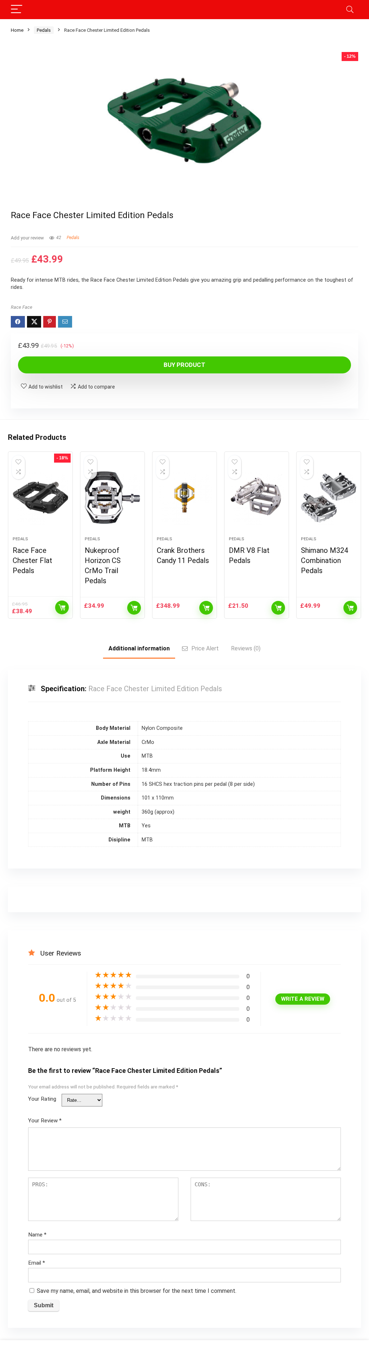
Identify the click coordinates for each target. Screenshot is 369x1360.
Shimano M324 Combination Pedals (324, 560)
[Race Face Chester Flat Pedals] (40, 497)
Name (37, 1234)
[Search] (350, 9)
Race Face (21, 307)
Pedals (44, 30)
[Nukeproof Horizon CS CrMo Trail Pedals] (112, 497)
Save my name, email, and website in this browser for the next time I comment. (136, 1290)
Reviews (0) (246, 648)
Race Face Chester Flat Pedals (32, 560)
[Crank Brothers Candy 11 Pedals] (184, 497)
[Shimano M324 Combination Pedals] (328, 497)
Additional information (139, 648)
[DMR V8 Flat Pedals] (256, 497)
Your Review (45, 1120)
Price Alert (205, 648)
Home (17, 30)
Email (36, 1263)
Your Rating (42, 1099)
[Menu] (16, 9)
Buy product (184, 364)
